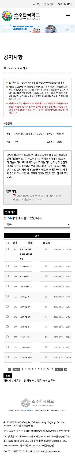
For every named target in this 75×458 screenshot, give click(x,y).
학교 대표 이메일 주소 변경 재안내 (26, 254)
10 (52, 369)
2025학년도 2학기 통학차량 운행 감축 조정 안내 (26, 357)
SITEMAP (64, 4)
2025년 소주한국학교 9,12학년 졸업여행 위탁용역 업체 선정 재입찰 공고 (26, 337)
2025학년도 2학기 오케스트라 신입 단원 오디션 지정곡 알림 (26, 317)
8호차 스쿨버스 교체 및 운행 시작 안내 (26, 286)
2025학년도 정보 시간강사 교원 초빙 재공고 (26, 327)
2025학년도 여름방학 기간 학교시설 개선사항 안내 (26, 297)
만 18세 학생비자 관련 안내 (26, 276)
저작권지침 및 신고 (58, 410)
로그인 (37, 4)
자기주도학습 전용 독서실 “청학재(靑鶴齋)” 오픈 (26, 266)
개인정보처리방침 (26, 410)
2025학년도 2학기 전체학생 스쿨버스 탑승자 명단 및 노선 (26, 307)
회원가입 (49, 4)
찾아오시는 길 (14, 410)
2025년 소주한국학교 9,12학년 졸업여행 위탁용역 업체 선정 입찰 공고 (26, 347)
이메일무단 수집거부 (42, 410)
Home (10, 67)
